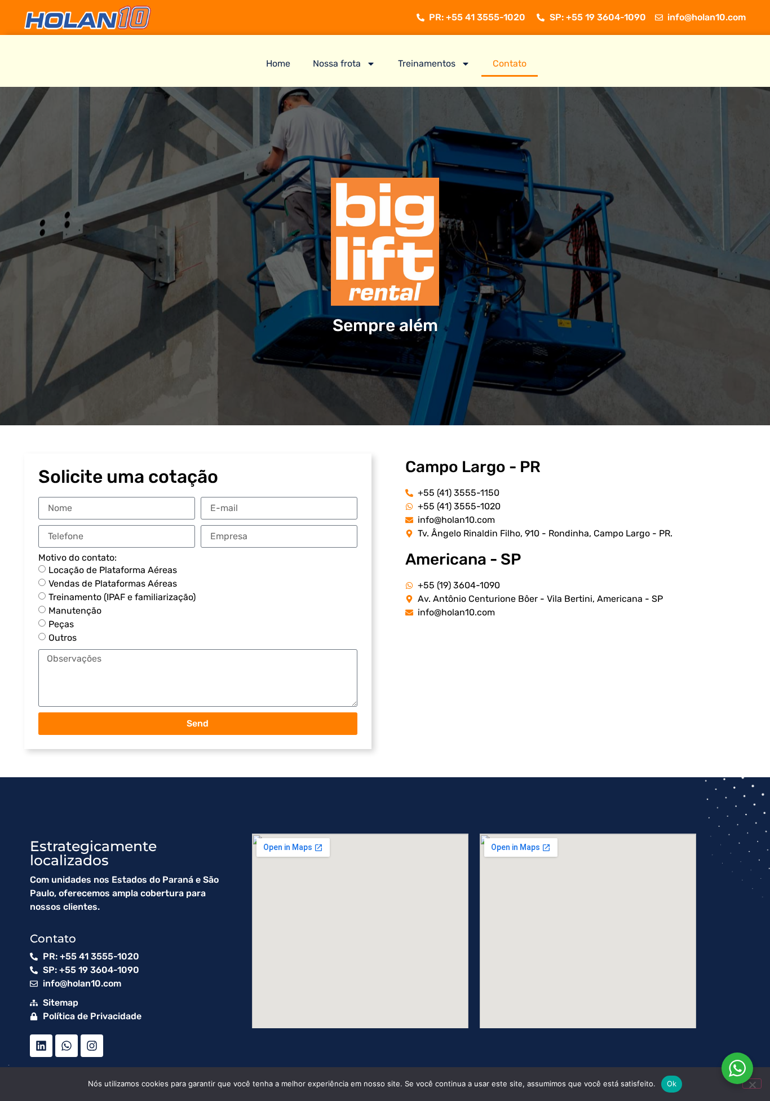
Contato (509, 63)
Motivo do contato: (77, 557)
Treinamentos (426, 63)
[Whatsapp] (66, 1045)
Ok (672, 1083)
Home (278, 63)
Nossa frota (337, 63)
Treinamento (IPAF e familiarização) (122, 597)
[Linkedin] (41, 1045)
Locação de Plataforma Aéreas (112, 570)
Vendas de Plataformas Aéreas (112, 583)
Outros (62, 637)
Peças (61, 624)
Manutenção (74, 610)
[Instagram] (92, 1045)
